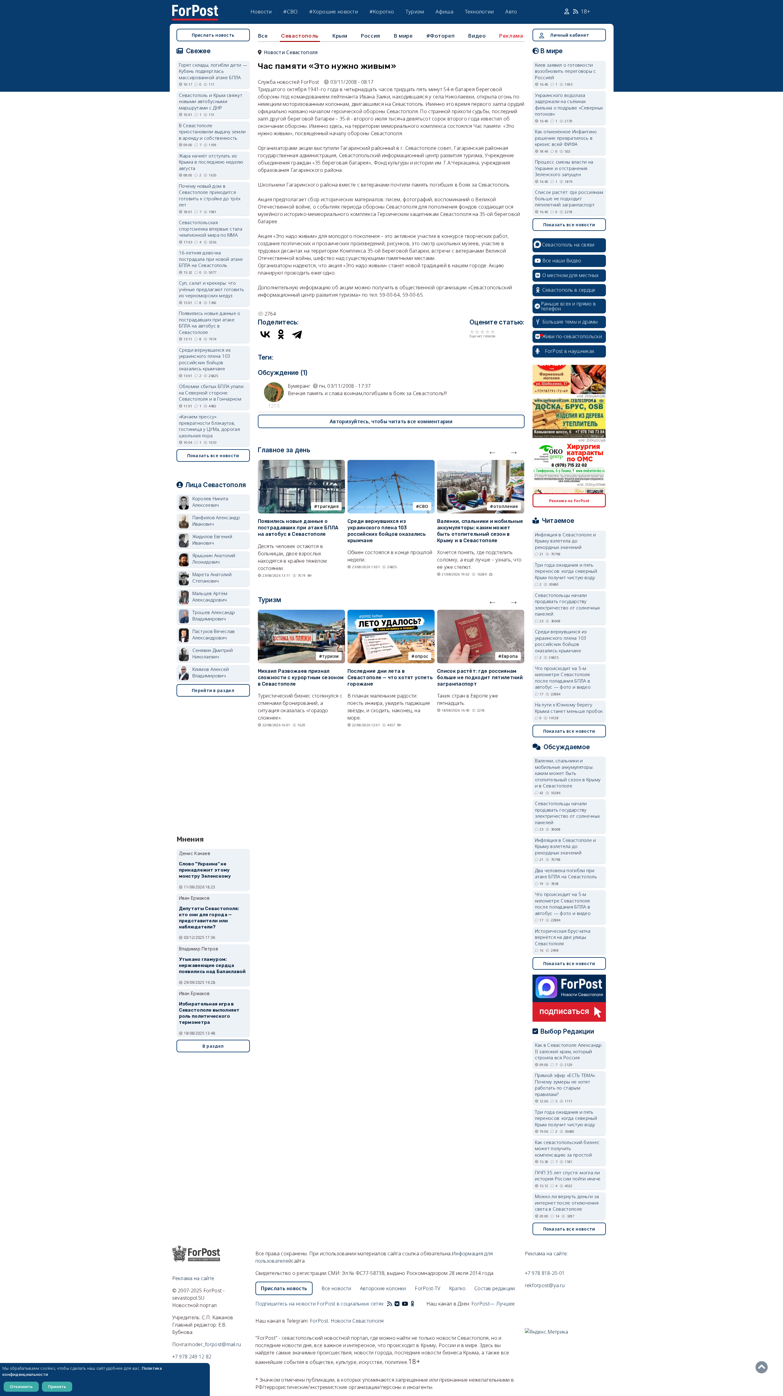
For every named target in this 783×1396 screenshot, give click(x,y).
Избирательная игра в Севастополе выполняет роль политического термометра (209, 1013)
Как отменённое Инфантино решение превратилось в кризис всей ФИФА (566, 137)
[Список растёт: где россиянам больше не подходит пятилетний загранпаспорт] (480, 613)
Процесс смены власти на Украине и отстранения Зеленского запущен (564, 168)
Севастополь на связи (568, 244)
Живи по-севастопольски (572, 336)
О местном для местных (570, 275)
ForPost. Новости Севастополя (347, 1320)
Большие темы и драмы (570, 321)
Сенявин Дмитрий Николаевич (212, 653)
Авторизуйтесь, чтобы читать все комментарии (391, 421)
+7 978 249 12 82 (192, 1356)
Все (263, 35)
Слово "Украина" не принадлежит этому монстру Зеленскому (205, 870)
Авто (511, 11)
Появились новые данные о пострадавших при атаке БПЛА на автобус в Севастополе (298, 527)
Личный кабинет (569, 35)
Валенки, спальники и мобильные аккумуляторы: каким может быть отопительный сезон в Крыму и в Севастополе (480, 530)
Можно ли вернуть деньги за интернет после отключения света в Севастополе (567, 1202)
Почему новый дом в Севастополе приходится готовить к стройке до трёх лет (210, 195)
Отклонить (21, 1386)
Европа (510, 656)
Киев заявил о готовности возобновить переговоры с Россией (565, 71)
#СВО (290, 11)
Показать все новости (213, 455)
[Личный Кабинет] (567, 11)
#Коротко (381, 11)
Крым (339, 35)
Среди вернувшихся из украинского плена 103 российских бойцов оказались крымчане (386, 530)
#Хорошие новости (333, 11)
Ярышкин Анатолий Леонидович (214, 558)
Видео (477, 35)
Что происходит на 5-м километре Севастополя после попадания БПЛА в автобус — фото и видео (563, 677)
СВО (423, 506)
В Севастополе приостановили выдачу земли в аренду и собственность (212, 131)
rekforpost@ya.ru (545, 1285)
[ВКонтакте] (265, 334)
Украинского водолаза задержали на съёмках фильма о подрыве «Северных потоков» (569, 104)
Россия (370, 35)
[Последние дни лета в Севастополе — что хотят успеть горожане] (391, 613)
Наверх (763, 1367)
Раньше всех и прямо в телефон (568, 306)
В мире (403, 35)
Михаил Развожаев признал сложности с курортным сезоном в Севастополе (301, 677)
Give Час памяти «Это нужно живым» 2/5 (477, 331)
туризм (330, 656)
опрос (422, 656)
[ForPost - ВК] (397, 1303)
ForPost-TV (427, 1288)
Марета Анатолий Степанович (212, 577)
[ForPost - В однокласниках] (412, 1303)
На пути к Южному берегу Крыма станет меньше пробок (569, 708)
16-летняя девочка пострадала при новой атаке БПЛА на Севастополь (211, 259)
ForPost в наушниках (570, 351)
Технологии (479, 11)
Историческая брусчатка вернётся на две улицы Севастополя (563, 937)
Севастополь (300, 36)
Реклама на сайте (193, 1278)
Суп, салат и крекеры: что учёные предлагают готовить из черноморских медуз (211, 289)
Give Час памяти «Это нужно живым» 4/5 (487, 331)
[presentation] (492, 451)
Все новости (336, 1288)
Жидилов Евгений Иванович (212, 539)
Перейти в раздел (213, 690)
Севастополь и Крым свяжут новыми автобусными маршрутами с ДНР (211, 101)
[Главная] (195, 8)
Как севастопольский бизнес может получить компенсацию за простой (567, 1148)
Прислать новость (213, 35)
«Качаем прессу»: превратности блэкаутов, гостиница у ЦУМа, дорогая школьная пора (209, 426)
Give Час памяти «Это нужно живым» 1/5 (472, 331)
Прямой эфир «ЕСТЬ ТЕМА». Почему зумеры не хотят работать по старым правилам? (565, 1084)
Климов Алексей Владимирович (210, 672)
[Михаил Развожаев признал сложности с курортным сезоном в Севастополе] (301, 613)
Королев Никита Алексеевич (210, 501)
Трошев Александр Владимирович (213, 615)
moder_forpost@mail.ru (214, 1344)
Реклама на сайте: (546, 1253)
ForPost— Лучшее (493, 1303)
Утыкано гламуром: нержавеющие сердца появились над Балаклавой (212, 965)
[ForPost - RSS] (389, 1303)
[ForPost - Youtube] (405, 1303)
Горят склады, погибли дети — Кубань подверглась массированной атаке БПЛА (213, 71)
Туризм (415, 11)
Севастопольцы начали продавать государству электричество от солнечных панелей (567, 604)
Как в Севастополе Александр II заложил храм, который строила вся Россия (568, 1051)
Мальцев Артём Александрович (210, 596)
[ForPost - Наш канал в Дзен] (416, 1303)
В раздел (213, 1046)
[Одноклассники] (281, 334)
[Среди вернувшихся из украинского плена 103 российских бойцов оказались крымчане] (391, 463)
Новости (261, 11)
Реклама (511, 36)
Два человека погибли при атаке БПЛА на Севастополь (566, 873)
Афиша (444, 11)
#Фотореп (440, 35)
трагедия (327, 506)
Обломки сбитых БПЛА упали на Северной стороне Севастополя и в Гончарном (211, 392)
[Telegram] (297, 334)
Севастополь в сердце (569, 290)
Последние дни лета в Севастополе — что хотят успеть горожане (390, 677)
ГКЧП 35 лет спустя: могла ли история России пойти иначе (568, 1175)
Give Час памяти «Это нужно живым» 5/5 (492, 331)
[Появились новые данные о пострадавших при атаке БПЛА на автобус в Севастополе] (301, 463)
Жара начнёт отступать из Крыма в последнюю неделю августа (211, 162)
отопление (505, 506)
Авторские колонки (383, 1288)
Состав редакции (494, 1288)
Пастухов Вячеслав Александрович (213, 634)
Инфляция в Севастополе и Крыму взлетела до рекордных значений (565, 540)
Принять (57, 1386)
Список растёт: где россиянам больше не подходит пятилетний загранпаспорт (480, 677)
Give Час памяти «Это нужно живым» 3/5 (482, 331)
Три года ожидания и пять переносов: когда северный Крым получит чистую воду (566, 571)
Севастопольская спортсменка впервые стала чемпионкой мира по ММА (211, 228)
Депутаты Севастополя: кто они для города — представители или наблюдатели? (209, 917)
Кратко (457, 1288)
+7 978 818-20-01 (545, 1273)
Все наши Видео (561, 260)
